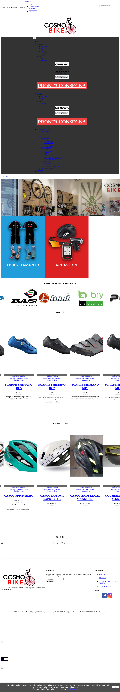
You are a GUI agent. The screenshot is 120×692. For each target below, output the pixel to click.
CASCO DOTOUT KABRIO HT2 (22, 497)
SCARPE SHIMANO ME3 (54, 386)
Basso (42, 58)
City (42, 50)
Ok (115, 687)
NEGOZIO (102, 574)
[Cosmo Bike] (60, 36)
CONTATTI (102, 578)
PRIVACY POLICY (105, 586)
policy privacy (74, 689)
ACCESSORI (67, 265)
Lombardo (44, 60)
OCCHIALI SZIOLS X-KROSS (88, 497)
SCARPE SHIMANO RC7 (21, 386)
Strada (42, 48)
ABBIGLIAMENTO (22, 265)
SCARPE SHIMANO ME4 (88, 386)
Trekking (43, 53)
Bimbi (42, 55)
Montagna (44, 46)
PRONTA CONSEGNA (62, 85)
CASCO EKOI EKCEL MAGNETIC (55, 497)
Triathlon (43, 51)
